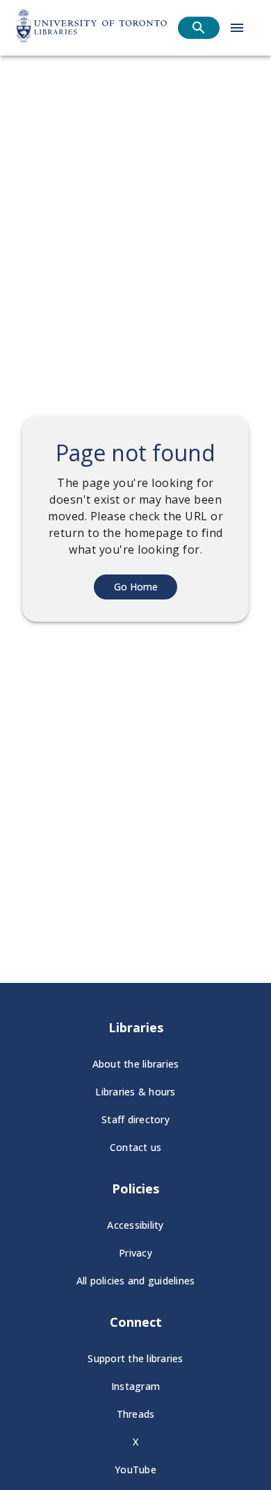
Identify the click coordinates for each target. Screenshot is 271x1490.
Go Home (136, 586)
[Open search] (199, 28)
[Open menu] (237, 27)
